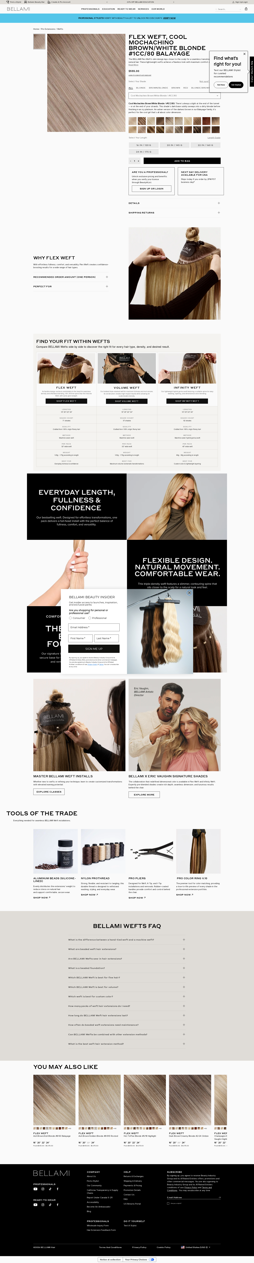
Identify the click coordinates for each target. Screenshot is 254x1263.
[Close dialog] (189, 592)
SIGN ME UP (94, 648)
